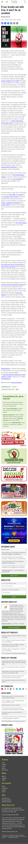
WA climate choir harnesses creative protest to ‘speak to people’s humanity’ (14, 717)
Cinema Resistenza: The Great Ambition (13, 561)
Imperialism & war (6, 386)
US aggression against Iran (8, 389)
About (3, 786)
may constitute (17, 179)
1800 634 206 (16, 423)
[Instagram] (13, 689)
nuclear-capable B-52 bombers (10, 203)
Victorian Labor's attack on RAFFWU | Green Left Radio (14, 636)
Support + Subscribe (15, 1)
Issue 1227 (12, 20)
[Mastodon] (2, 23)
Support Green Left (9, 601)
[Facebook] (5, 23)
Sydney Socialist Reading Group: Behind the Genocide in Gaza (14, 566)
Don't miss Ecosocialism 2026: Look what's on (13, 667)
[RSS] (26, 689)
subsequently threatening (9, 167)
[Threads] (23, 689)
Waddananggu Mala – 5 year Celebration (13, 570)
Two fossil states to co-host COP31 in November (12, 713)
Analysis (4, 764)
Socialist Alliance (6, 802)
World (19, 20)
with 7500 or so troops (16, 195)
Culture (4, 768)
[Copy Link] (17, 23)
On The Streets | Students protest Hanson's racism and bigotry (14, 641)
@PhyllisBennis (5, 379)
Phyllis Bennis (5, 17)
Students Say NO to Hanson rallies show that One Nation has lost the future (13, 676)
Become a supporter (8, 415)
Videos (3, 780)
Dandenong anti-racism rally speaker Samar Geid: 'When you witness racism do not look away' (14, 662)
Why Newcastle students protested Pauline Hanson (14, 681)
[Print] (11, 23)
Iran (17, 389)
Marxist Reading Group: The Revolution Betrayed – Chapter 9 (12, 557)
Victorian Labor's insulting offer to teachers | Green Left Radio (14, 649)
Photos (4, 776)
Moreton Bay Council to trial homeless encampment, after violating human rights (13, 708)
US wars (14, 386)
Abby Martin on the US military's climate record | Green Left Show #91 (13, 645)
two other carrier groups (11, 197)
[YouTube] (2, 689)
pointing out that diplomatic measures (12, 285)
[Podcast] (5, 689)
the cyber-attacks (21, 223)
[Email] (14, 23)
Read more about (9, 831)
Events (4, 792)
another (3, 205)
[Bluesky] (8, 23)
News (3, 763)
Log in (25, 1)
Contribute (4, 788)
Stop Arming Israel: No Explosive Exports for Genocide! (14, 553)
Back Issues (5, 770)
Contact (4, 790)
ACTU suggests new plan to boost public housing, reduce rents (13, 701)
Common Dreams (16, 382)
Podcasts (4, 778)
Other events (14, 575)
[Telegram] (17, 689)
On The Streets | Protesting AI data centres (13, 653)
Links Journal (5, 798)
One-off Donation (12, 408)
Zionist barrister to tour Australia (11, 705)
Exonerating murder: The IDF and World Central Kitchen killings (12, 697)
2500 (7, 205)
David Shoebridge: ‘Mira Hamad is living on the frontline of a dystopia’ (13, 722)
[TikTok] (10, 689)
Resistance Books (6, 800)
